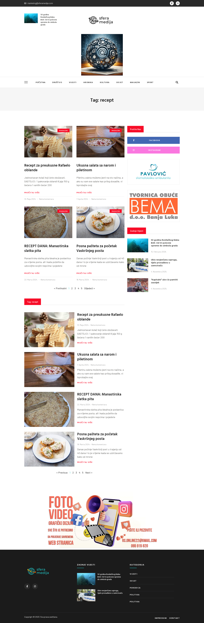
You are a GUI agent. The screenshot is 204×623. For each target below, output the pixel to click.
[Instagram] (178, 3)
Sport (150, 82)
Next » (88, 472)
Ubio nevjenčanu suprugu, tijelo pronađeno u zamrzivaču (164, 262)
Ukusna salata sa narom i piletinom (96, 168)
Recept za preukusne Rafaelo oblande (47, 168)
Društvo (57, 82)
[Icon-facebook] (172, 3)
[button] (177, 82)
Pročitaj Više (32, 193)
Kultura (104, 82)
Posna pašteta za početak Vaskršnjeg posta (96, 248)
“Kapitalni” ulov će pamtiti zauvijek (164, 281)
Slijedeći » (89, 288)
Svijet (119, 82)
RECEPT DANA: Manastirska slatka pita (46, 248)
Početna (40, 82)
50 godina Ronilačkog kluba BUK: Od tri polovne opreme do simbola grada (49, 19)
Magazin (135, 82)
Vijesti (72, 82)
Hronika (88, 82)
